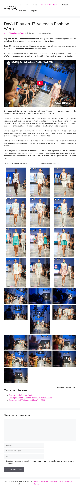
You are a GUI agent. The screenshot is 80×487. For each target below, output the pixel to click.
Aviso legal (68, 482)
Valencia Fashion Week (49, 5)
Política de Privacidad (40, 482)
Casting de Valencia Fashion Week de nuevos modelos (30, 398)
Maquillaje (22, 11)
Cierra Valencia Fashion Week (20, 395)
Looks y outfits (24, 5)
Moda (35, 5)
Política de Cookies (56, 482)
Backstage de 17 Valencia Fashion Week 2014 (27, 400)
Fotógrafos (33, 11)
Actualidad (64, 5)
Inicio (5, 33)
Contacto (37, 484)
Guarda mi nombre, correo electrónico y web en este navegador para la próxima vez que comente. (41, 462)
